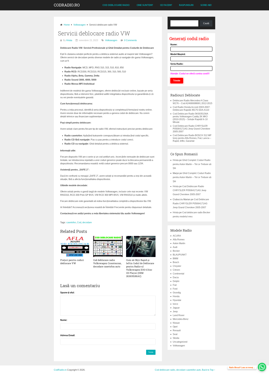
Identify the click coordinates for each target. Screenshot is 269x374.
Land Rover (178, 315)
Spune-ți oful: (67, 292)
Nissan (176, 323)
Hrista (69, 40)
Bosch (176, 262)
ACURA (177, 236)
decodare (87, 222)
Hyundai (177, 300)
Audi (175, 247)
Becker (176, 251)
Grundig (177, 292)
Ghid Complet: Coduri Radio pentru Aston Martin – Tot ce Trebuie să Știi (192, 164)
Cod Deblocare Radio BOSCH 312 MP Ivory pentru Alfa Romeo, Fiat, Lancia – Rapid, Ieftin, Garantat (192, 138)
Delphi (176, 281)
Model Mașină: (178, 54)
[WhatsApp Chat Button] (262, 367)
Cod (79, 222)
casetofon (71, 222)
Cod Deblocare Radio (116, 5)
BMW (175, 258)
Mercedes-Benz (180, 319)
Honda (176, 296)
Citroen (176, 270)
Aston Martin (179, 243)
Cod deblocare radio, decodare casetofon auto (178, 370)
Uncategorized (180, 342)
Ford (175, 289)
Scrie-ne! (206, 5)
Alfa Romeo (179, 239)
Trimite (176, 80)
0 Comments (130, 40)
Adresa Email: (67, 335)
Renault (177, 330)
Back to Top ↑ (208, 370)
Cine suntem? (145, 5)
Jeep (175, 311)
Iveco (175, 304)
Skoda (176, 338)
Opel (175, 326)
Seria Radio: (176, 64)
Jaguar (176, 308)
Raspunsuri (186, 5)
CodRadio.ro (67, 5)
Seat (175, 334)
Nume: (63, 320)
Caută (206, 23)
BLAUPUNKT (180, 254)
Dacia (176, 277)
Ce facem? (166, 5)
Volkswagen (111, 40)
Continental (178, 273)
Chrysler (177, 266)
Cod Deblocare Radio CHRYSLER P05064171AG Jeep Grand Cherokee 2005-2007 (191, 129)
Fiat (175, 285)
